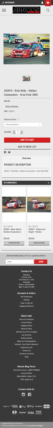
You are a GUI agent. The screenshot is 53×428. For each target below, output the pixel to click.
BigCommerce (14, 426)
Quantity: (7, 132)
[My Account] (42, 2)
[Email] (9, 152)
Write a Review (12, 106)
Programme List (26, 347)
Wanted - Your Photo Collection (26, 344)
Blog (26, 357)
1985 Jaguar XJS (26, 379)
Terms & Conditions (26, 319)
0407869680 (9, 2)
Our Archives (26, 335)
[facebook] (29, 394)
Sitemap (19, 423)
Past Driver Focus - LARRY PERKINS (26, 370)
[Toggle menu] (4, 10)
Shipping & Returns (27, 306)
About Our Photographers (26, 341)
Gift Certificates (26, 297)
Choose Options (14, 243)
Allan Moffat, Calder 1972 (26, 376)
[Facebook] (5, 152)
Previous (45, 183)
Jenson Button (26, 373)
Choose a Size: (11, 119)
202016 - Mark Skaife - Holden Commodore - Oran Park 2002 (13, 231)
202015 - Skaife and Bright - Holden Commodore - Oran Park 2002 (39, 231)
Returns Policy (26, 329)
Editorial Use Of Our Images (26, 332)
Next (49, 183)
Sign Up (29, 303)
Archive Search (26, 338)
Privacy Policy (26, 323)
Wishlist (27, 300)
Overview (26, 158)
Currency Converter (26, 354)
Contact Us (26, 351)
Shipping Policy (26, 326)
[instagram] (23, 394)
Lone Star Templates (35, 426)
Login (23, 303)
